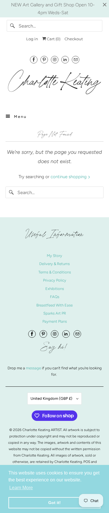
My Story (54, 255)
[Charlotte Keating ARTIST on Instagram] (54, 59)
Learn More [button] (21, 487)
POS (86, 462)
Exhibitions (54, 288)
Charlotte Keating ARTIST (42, 430)
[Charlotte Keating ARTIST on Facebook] (33, 59)
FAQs (54, 297)
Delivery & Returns (54, 264)
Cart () (53, 38)
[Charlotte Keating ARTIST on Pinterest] (44, 59)
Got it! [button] (54, 502)
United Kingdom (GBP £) (52, 398)
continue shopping (69, 176)
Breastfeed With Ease (54, 305)
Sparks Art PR (54, 313)
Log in (32, 38)
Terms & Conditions (54, 272)
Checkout (74, 38)
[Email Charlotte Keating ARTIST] (75, 59)
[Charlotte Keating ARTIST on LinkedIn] (65, 59)
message (34, 368)
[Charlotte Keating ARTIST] (54, 84)
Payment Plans (54, 321)
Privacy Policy (54, 280)
